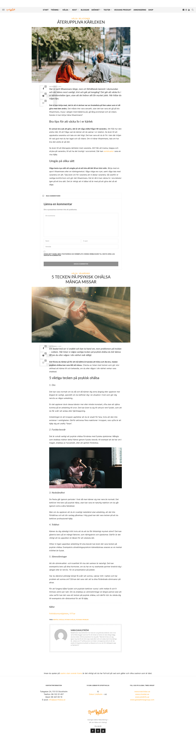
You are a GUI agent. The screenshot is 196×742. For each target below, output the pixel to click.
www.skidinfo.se (142, 697)
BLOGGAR (85, 10)
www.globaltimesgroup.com (142, 700)
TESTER (107, 10)
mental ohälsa (58, 619)
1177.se (72, 613)
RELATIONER (84, 18)
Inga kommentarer (53, 196)
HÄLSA (65, 10)
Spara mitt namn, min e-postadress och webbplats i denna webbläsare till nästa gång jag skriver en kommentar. (79, 254)
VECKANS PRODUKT (122, 10)
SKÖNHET (95, 10)
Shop (150, 10)
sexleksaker (109, 151)
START (46, 10)
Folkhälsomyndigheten (58, 613)
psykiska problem (82, 619)
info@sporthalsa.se (57, 700)
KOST (74, 10)
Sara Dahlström (80, 630)
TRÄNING (55, 10)
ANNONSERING (140, 10)
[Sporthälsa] (10, 10)
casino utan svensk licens (71, 673)
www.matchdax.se (142, 691)
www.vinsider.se (142, 694)
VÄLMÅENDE (84, 273)
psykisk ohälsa (70, 619)
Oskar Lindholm (95, 694)
